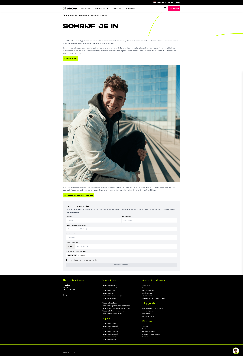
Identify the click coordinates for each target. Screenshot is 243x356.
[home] (64, 15)
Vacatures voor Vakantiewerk (112, 314)
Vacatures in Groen (109, 290)
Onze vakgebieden (148, 331)
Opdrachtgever (147, 311)
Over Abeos (146, 285)
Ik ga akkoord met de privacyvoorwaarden (83, 260)
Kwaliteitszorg (147, 293)
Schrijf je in (146, 329)
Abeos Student (147, 296)
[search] (165, 8)
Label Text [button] (236, 350)
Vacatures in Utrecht (109, 337)
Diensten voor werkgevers (151, 334)
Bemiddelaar (146, 314)
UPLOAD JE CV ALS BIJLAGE (76, 251)
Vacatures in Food (108, 293)
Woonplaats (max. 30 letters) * (76, 225)
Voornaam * (70, 216)
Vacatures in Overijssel (110, 334)
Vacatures (145, 326)
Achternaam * (127, 216)
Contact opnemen (148, 288)
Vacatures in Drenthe (109, 323)
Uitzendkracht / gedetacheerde (152, 308)
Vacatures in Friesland (110, 339)
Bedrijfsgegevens (148, 290)
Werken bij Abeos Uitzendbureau (153, 298)
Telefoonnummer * (72, 243)
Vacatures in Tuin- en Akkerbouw (113, 311)
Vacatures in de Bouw (110, 303)
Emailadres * (70, 234)
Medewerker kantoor (149, 316)
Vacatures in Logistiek (110, 288)
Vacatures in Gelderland (111, 329)
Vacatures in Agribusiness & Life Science (116, 306)
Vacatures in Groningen (110, 331)
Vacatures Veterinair (109, 298)
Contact (145, 337)
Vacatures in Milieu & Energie (112, 296)
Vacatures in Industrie (110, 285)
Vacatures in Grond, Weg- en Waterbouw (116, 308)
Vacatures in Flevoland (110, 326)
